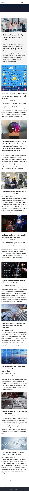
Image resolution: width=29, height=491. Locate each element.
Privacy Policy (16, 489)
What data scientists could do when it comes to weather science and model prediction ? (14, 96)
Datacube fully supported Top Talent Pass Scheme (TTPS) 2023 (13, 37)
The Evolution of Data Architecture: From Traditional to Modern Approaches (13, 369)
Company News (4, 153)
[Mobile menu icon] (27, 2)
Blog (4, 41)
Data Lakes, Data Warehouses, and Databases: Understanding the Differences (13, 325)
